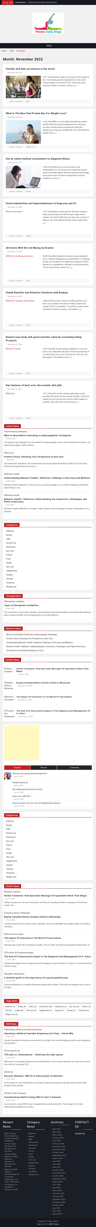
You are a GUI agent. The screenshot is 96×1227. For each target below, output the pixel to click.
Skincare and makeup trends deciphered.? (29, 774)
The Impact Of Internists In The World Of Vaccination (44, 697)
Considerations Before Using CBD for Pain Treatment (32, 1097)
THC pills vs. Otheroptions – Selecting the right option (33, 1054)
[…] (75, 86)
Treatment (10, 583)
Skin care (10, 567)
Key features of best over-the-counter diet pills (34, 385)
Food (8, 559)
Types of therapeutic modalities (21, 605)
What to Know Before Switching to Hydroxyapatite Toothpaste (37, 435)
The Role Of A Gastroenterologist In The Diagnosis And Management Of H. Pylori (47, 956)
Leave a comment (16, 101)
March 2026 (57, 1135)
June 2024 (57, 1164)
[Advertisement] (21, 742)
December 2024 (59, 1147)
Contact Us (80, 1133)
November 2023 (59, 1173)
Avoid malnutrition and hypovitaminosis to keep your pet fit (41, 203)
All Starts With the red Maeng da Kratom (30, 247)
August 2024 (58, 1158)
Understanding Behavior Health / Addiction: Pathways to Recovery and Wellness (47, 478)
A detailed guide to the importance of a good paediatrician (36, 977)
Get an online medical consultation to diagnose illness (38, 158)
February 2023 (58, 1193)
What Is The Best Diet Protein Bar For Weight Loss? (36, 113)
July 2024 (56, 1161)
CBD (27, 101)
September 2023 (59, 1179)
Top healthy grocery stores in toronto (27, 789)
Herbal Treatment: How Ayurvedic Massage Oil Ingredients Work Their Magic (45, 895)
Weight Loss (30, 147)
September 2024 (59, 1155)
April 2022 (57, 1211)
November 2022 (59, 1202)
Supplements (11, 571)
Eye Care (10, 551)
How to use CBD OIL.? (21, 796)
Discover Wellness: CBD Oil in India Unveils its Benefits (33, 1076)
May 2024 (56, 1167)
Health (28, 191)
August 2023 (58, 1182)
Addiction (10, 531)
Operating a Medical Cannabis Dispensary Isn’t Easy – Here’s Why (38, 1033)
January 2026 (58, 1138)
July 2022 (56, 1208)
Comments (74, 768)
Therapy (9, 579)
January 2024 (58, 1170)
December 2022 (59, 1199)
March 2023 (57, 1190)
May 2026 (56, 1129)
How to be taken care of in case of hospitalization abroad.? (36, 803)
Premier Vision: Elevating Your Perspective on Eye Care (33, 457)
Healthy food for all (20, 783)
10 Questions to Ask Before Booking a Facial (24, 650)
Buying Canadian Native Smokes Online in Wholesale (43, 683)
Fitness (9, 555)
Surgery (9, 575)
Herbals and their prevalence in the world (30, 68)
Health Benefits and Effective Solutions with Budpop (37, 292)
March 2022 (57, 1214)
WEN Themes (54, 1224)
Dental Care (11, 543)
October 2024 (58, 1152)
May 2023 (56, 1187)
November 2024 (59, 1149)
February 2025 (58, 1144)
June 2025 (57, 1141)
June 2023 (57, 1185)
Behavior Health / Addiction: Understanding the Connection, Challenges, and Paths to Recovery (45, 500)
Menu (49, 45)
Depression (11, 547)
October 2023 (58, 1176)
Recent (44, 768)
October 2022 (58, 1205)
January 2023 (58, 1196)
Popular (17, 768)
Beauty (9, 535)
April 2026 (57, 1132)
